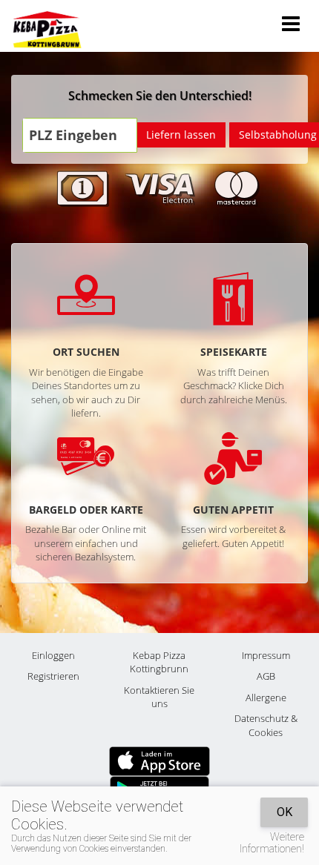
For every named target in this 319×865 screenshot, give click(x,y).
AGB (266, 676)
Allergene (266, 697)
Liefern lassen (181, 134)
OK (284, 812)
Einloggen (53, 655)
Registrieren (53, 676)
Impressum (266, 655)
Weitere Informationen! (272, 843)
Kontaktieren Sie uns (159, 697)
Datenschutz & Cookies (265, 725)
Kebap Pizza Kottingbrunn (159, 662)
